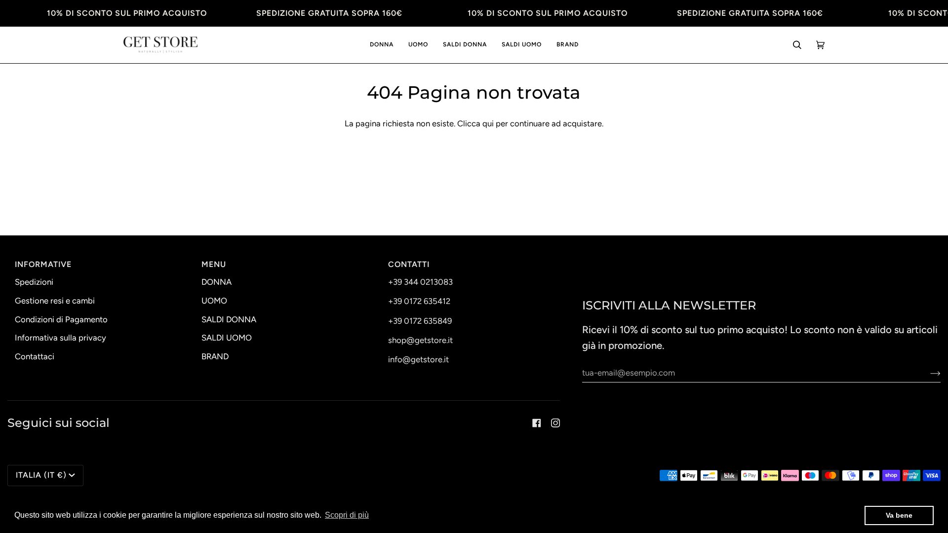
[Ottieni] (927, 373)
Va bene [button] (899, 515)
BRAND (215, 356)
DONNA (216, 282)
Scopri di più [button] (347, 515)
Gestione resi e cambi (55, 300)
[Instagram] (555, 423)
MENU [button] (213, 264)
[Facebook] (536, 423)
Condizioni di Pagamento (61, 319)
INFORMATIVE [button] (43, 264)
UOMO (214, 300)
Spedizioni (34, 282)
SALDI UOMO (226, 338)
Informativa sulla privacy (60, 338)
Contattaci (34, 356)
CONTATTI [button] (409, 264)
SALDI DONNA (228, 319)
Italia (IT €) (41, 475)
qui (488, 123)
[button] (381, 45)
